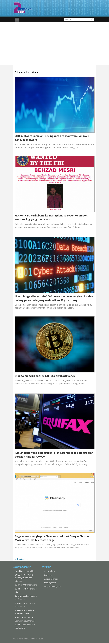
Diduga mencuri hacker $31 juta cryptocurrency (45, 376)
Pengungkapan (50, 583)
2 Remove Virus (22, 8)
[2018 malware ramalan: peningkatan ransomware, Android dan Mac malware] (55, 132)
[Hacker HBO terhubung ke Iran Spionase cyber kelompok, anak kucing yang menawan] (55, 212)
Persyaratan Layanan (52, 586)
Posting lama (22, 559)
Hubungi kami (49, 571)
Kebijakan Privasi (51, 579)
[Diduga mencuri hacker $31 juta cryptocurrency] (55, 372)
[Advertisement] (54, 44)
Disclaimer (48, 575)
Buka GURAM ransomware (26, 585)
